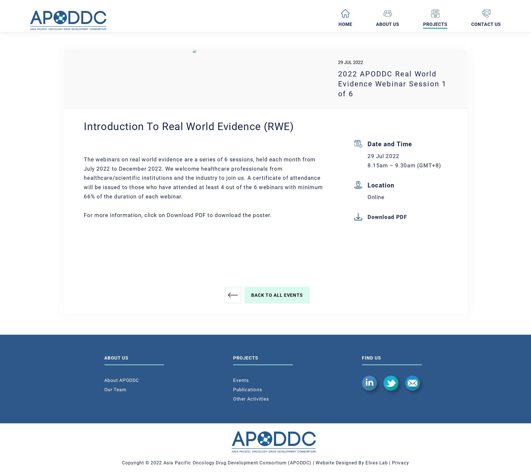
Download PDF (387, 217)
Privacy (400, 462)
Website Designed (336, 462)
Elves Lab (376, 462)
